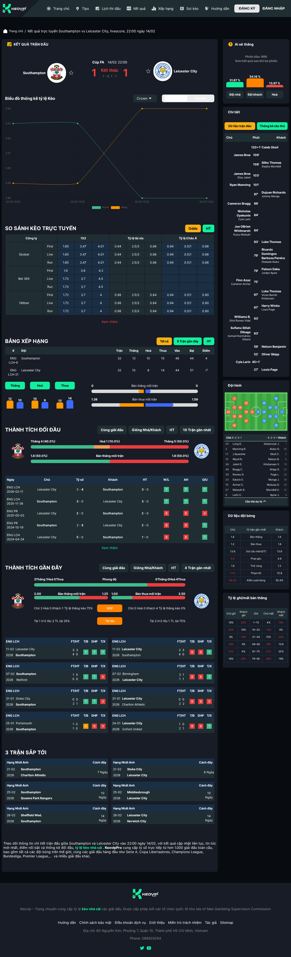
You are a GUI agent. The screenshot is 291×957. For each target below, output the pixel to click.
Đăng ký (247, 8)
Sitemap (226, 922)
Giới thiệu (157, 922)
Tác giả (211, 922)
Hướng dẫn (67, 922)
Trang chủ (16, 31)
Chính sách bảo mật (95, 922)
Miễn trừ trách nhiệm (185, 922)
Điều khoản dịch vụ (130, 922)
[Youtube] (148, 948)
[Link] (14, 8)
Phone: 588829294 (145, 938)
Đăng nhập (273, 8)
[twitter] (142, 948)
